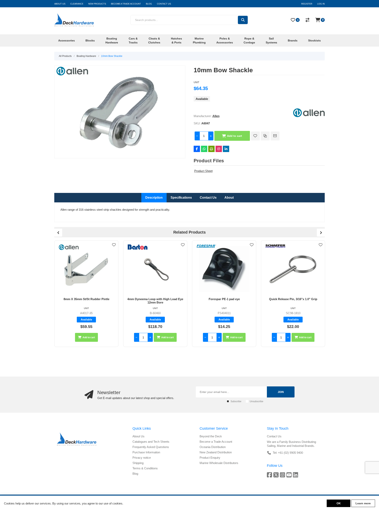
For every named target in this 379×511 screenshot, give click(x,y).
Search (243, 20)
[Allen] (309, 116)
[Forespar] (206, 246)
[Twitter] (276, 475)
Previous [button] (58, 233)
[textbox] (183, 20)
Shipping (138, 463)
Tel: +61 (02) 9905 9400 (288, 452)
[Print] (211, 149)
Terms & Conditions (145, 468)
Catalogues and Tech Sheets (150, 441)
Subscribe (236, 401)
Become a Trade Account (216, 441)
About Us (138, 436)
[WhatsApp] (204, 149)
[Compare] (307, 20)
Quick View (113, 251)
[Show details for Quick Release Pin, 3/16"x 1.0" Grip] (293, 268)
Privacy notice (141, 457)
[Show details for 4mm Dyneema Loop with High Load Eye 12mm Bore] (155, 268)
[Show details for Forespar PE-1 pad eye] (224, 268)
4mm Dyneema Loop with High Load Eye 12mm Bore (155, 300)
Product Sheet (203, 171)
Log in (321, 4)
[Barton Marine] (137, 247)
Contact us (274, 436)
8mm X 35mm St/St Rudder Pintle (86, 299)
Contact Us (208, 197)
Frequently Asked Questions (150, 447)
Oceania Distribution (213, 447)
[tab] (154, 197)
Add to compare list (265, 136)
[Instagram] (219, 149)
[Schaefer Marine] (275, 246)
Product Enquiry (210, 457)
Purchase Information (146, 452)
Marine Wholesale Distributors (219, 463)
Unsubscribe (256, 401)
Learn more (363, 503)
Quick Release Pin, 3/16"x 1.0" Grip (293, 299)
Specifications (181, 197)
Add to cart (234, 135)
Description (154, 197)
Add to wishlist (255, 136)
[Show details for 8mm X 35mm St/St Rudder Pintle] (86, 268)
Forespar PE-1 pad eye (224, 299)
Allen (216, 116)
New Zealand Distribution (216, 452)
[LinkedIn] (226, 149)
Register (306, 4)
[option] (86, 293)
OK (339, 503)
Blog (135, 473)
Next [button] (321, 233)
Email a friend (275, 136)
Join (281, 392)
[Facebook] (197, 149)
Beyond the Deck (211, 436)
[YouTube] (289, 475)
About (229, 197)
